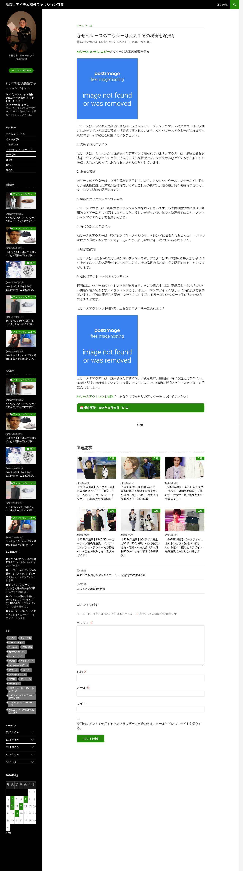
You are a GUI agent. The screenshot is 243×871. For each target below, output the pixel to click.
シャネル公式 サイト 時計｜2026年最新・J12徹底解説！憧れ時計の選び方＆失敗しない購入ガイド (20, 288)
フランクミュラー (17, 674)
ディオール (26, 679)
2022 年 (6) (11, 762)
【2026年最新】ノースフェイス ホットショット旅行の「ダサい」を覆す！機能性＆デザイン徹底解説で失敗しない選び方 (184, 545)
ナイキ (12, 638)
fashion (27, 647)
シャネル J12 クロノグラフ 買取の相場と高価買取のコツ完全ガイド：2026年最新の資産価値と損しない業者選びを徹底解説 (21, 357)
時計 (11, 154)
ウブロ (12, 679)
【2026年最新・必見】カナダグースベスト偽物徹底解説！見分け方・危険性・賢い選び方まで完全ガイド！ (184, 492)
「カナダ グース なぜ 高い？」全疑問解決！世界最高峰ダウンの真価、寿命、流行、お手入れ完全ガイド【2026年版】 (139, 492)
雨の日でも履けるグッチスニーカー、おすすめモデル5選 (111, 573)
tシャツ (26, 670)
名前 (82, 671)
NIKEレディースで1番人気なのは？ (21, 711)
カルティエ (14, 683)
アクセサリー (15, 134)
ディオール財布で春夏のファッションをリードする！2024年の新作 (21, 600)
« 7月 (8, 832)
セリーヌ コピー (14, 101)
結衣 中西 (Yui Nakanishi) (115, 41)
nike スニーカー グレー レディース (21, 689)
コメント (85, 623)
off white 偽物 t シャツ (17, 104)
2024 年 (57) (12, 747)
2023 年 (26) (12, 754)
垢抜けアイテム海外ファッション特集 (35, 4)
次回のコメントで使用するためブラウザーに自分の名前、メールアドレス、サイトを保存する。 (139, 726)
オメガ (12, 661)
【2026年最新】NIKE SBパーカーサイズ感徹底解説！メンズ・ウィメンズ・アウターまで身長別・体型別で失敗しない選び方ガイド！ (95, 547)
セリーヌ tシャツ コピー (93, 51)
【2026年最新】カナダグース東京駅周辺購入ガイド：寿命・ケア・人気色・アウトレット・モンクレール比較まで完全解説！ (96, 492)
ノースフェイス (16, 642)
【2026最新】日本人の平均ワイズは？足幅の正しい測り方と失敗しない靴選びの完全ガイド (21, 254)
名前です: (13, 55)
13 (21, 806)
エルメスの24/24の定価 (91, 586)
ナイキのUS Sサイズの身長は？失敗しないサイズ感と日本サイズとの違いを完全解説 (20, 322)
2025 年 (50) (12, 739)
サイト (81, 703)
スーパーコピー (16, 656)
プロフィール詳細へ (21, 70)
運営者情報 (222, 4)
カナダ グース (27, 661)
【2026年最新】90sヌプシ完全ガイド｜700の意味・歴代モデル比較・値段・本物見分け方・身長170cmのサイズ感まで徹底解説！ (140, 547)
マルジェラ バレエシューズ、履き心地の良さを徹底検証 (20, 588)
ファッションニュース (19, 149)
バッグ (12, 144)
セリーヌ (13, 670)
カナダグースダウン (18, 665)
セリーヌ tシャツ (17, 651)
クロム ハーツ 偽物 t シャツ (20, 97)
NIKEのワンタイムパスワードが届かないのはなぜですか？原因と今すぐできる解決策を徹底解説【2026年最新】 (21, 219)
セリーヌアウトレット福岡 (95, 396)
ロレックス (26, 638)
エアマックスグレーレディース (21, 703)
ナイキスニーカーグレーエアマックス (21, 696)
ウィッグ (12, 139)
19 (17, 813)
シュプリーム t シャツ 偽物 (19, 94)
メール (83, 687)
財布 (10, 165)
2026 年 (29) (12, 732)
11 (12, 806)
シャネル (13, 647)
